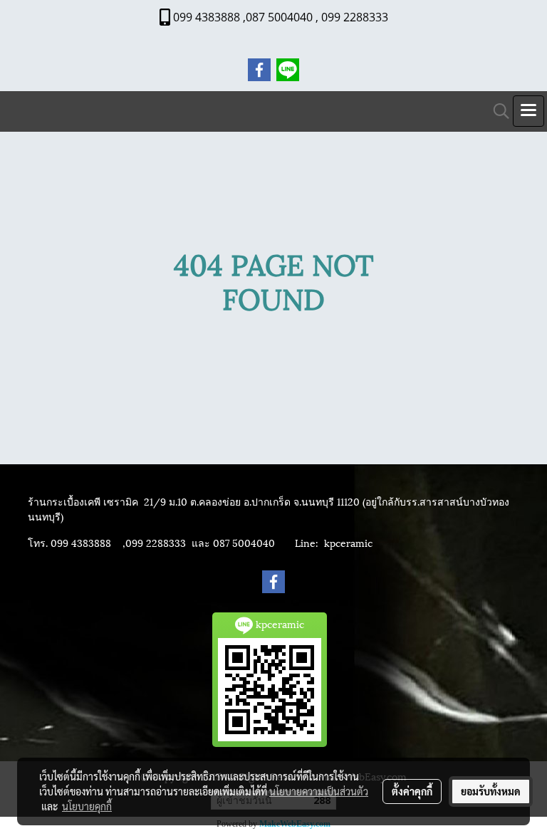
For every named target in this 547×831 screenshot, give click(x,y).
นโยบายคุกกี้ (87, 806)
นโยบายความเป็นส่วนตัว (318, 791)
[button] (496, 111)
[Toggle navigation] (528, 111)
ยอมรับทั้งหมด (491, 791)
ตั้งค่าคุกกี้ (412, 791)
